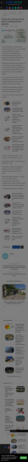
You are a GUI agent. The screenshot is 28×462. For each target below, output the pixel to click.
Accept (23, 457)
